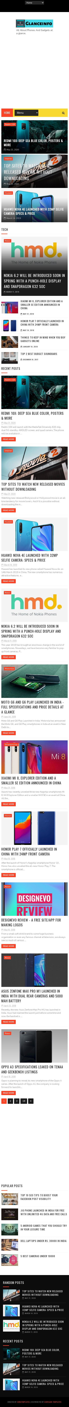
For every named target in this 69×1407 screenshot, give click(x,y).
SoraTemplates (23, 1402)
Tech (4, 229)
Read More (8, 439)
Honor (8, 815)
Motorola (9, 668)
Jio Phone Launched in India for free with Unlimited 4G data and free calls (44, 1212)
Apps (7, 886)
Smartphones (11, 744)
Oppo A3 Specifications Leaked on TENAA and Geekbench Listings (32, 1069)
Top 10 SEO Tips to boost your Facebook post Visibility (39, 1197)
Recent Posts (10, 368)
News (7, 240)
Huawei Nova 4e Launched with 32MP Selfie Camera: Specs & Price (34, 211)
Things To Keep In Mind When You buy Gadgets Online (43, 339)
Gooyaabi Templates (52, 1402)
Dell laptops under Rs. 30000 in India (43, 1241)
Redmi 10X (10, 124)
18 (23, 1101)
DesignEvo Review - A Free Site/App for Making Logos (31, 922)
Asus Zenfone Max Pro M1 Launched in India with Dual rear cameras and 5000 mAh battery (32, 996)
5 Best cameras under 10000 (38, 1256)
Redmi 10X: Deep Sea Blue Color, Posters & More (33, 142)
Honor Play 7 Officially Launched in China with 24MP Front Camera (42, 322)
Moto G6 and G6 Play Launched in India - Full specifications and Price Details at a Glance (32, 707)
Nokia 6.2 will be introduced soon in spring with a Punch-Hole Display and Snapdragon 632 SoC (34, 281)
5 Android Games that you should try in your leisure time (44, 1227)
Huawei (8, 193)
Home (7, 113)
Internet (8, 158)
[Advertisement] (34, 69)
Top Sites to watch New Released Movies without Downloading (28, 172)
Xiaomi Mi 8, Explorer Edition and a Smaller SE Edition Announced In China (42, 304)
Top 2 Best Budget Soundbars (39, 354)
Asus (7, 957)
